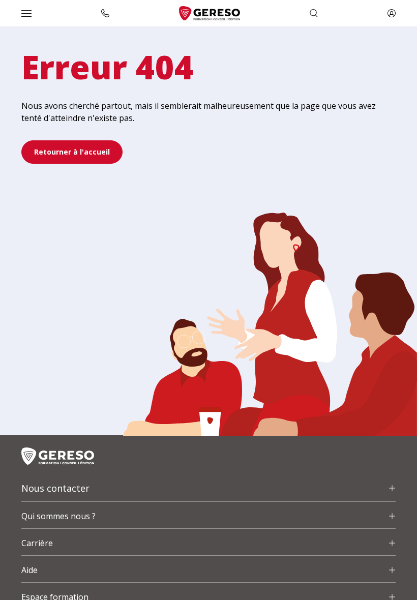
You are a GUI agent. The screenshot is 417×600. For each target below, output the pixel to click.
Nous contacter (55, 488)
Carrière (37, 543)
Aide (29, 570)
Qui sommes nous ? (58, 516)
